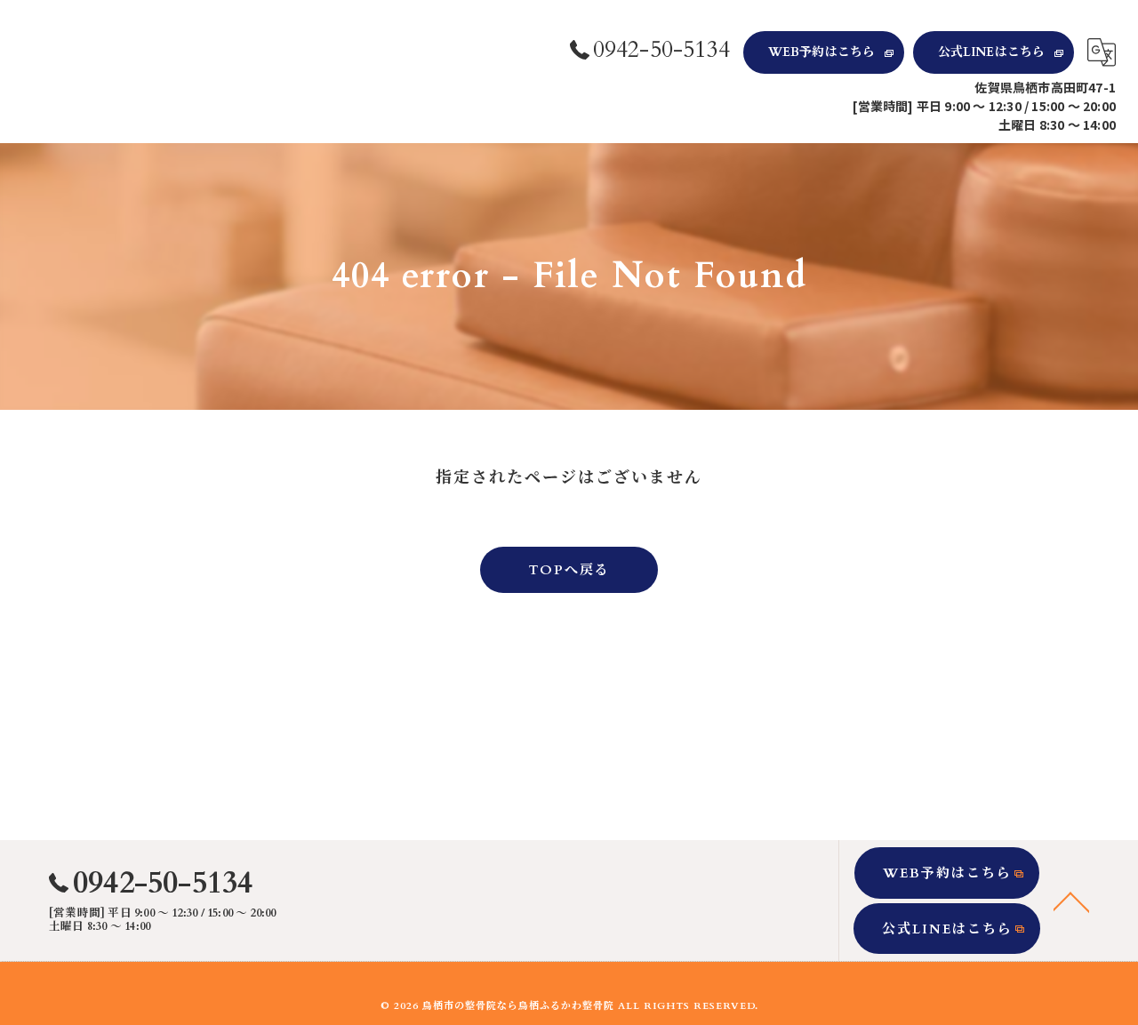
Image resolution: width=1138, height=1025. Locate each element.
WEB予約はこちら (822, 52)
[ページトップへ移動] (1071, 900)
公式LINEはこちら (992, 52)
